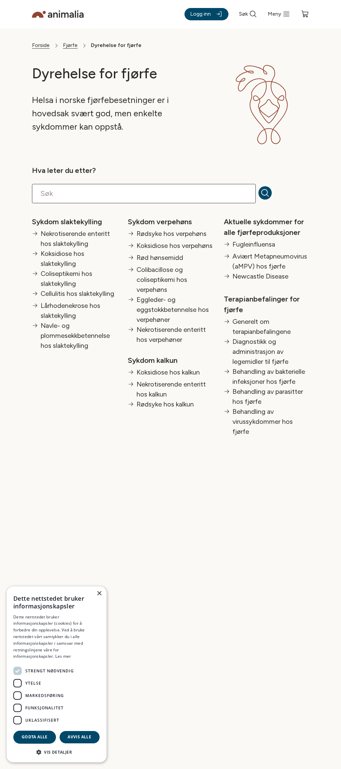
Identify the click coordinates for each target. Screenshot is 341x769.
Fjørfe (70, 45)
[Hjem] (58, 14)
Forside (41, 45)
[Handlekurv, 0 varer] (305, 14)
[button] (56, 752)
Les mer (63, 656)
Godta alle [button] (35, 737)
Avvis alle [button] (79, 737)
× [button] (99, 593)
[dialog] (57, 674)
